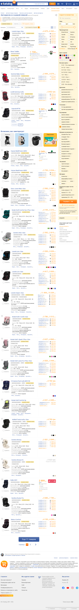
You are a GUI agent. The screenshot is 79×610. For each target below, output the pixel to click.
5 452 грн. (53, 94)
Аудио (26, 8)
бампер (63, 168)
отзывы (32, 566)
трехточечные (65, 163)
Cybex (63, 37)
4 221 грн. (53, 214)
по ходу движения (66, 107)
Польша (24, 587)
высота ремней (65, 119)
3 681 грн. (53, 261)
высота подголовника (67, 117)
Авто (63, 8)
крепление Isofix (66, 92)
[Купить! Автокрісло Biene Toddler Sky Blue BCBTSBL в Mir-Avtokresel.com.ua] (52, 52)
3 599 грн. (53, 79)
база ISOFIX (64, 139)
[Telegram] (77, 588)
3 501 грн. (53, 445)
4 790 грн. (53, 364)
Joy (71, 41)
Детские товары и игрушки (12, 13)
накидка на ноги (66, 156)
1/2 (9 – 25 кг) (65, 77)
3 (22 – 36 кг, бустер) (67, 84)
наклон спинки (65, 114)
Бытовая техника (34, 8)
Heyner (72, 39)
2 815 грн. (53, 235)
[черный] (55, 47)
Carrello (63, 34)
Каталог (2, 13)
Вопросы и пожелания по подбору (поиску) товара (67, 208)
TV (22, 8)
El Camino (72, 37)
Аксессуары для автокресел (65, 231)
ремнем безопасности (67, 89)
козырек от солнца (66, 153)
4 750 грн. (53, 383)
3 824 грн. (53, 320)
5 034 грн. (53, 174)
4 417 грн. (53, 274)
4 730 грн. (53, 421)
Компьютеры (10, 8)
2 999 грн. (53, 77)
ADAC (31, 172)
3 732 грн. (53, 253)
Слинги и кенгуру (63, 229)
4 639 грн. (53, 263)
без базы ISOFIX (66, 141)
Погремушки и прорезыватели (66, 241)
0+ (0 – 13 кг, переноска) (68, 65)
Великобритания (26, 582)
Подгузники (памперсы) (64, 233)
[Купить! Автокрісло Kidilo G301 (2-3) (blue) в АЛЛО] (52, 481)
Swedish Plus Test (66, 134)
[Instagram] (72, 588)
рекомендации (23, 567)
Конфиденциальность (7, 587)
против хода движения (67, 109)
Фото (17, 8)
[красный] (51, 104)
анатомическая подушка (68, 149)
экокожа (64, 181)
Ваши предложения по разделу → (33, 554)
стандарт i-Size (15, 35)
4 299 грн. (53, 524)
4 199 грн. (53, 212)
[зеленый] (48, 228)
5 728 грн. (53, 502)
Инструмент (69, 8)
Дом (48, 8)
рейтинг (12, 567)
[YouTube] (68, 588)
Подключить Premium (7, 595)
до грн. (49, 31)
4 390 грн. (53, 322)
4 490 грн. (53, 217)
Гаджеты (3, 8)
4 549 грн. (53, 38)
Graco (63, 39)
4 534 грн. (53, 39)
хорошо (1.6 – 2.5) (66, 192)
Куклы (60, 238)
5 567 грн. (53, 42)
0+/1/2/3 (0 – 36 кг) (66, 72)
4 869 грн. (53, 172)
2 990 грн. (53, 191)
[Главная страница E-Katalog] (8, 4)
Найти (52, 3)
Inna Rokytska (8, 555)
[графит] (53, 247)
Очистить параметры (69, 205)
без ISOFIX (14, 124)
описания (12, 566)
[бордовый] (53, 396)
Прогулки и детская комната (26, 13)
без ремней (64, 171)
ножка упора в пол (66, 97)
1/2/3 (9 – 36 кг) (66, 79)
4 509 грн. (53, 275)
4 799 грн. (53, 36)
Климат (43, 8)
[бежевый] (55, 184)
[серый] (53, 205)
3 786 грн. (53, 323)
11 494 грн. (53, 295)
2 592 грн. (53, 238)
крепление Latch (66, 94)
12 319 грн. (53, 296)
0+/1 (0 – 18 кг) (65, 67)
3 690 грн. (53, 500)
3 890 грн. (53, 343)
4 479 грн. (53, 33)
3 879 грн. (53, 255)
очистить (16, 23)
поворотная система (67, 129)
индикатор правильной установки (70, 101)
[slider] (62, 27)
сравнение (35, 564)
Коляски (61, 228)
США (23, 585)
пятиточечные (65, 166)
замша (63, 183)
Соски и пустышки (63, 234)
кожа (71, 181)
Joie (63, 41)
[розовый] (53, 47)
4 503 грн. (53, 363)
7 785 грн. (53, 506)
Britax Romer (65, 32)
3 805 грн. (53, 319)
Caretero (72, 32)
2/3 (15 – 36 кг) (65, 82)
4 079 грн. (53, 76)
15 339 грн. (53, 302)
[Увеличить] (6, 35)
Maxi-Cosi (64, 46)
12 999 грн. (53, 298)
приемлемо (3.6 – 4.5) (67, 197)
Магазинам (4, 585)
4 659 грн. (53, 35)
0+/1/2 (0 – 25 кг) (66, 70)
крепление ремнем (16, 33)
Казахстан (24, 590)
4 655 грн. (53, 41)
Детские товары (55, 8)
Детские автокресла (38, 13)
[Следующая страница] (36, 544)
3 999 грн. (53, 258)
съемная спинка (6, 23)
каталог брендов (38, 567)
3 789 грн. (53, 260)
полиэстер (64, 176)
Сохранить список (28, 23)
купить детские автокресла (67, 212)
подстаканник (65, 158)
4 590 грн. (53, 220)
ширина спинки (65, 122)
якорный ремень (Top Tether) (69, 99)
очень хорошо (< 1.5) (67, 190)
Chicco (72, 34)
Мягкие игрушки (63, 240)
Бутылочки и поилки (63, 236)
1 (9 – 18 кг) (64, 74)
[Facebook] (63, 588)
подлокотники (65, 151)
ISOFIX (23, 33)
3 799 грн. (53, 175)
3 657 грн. (53, 341)
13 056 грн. (53, 304)
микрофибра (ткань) (67, 178)
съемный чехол (66, 146)
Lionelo (72, 44)
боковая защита (23, 296)
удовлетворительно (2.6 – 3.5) (69, 195)
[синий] (55, 104)
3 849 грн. (53, 442)
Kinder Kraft (64, 44)
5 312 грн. (53, 325)
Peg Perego (73, 46)
